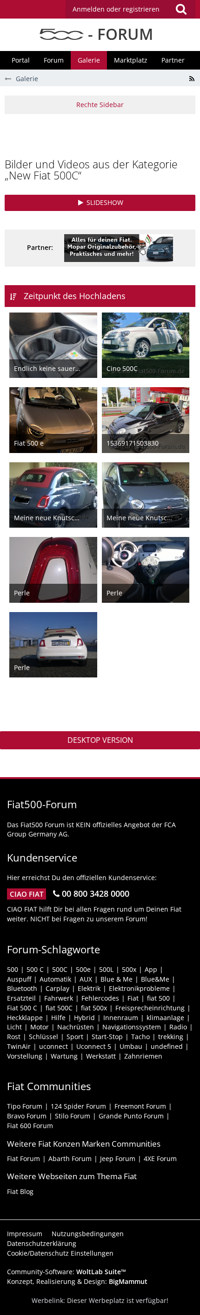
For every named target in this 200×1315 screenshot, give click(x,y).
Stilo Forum (72, 1115)
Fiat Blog (20, 1191)
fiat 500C (59, 1007)
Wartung (64, 1056)
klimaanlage (165, 1017)
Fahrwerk (58, 998)
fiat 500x (94, 1007)
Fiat (133, 998)
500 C (35, 969)
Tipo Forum (24, 1106)
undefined (167, 1046)
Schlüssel (43, 1036)
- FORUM (118, 34)
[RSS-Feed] (191, 79)
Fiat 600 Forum (30, 1125)
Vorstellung (24, 1056)
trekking (170, 1036)
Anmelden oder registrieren (116, 9)
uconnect (53, 1046)
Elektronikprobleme (139, 988)
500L (106, 969)
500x (129, 969)
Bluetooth (22, 988)
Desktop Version (100, 740)
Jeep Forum (117, 1158)
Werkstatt (101, 1056)
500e (83, 969)
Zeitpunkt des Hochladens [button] (75, 295)
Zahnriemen (143, 1056)
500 (12, 969)
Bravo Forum (27, 1115)
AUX (86, 979)
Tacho (140, 1036)
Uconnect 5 (93, 1046)
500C (59, 969)
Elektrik (89, 988)
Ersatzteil (21, 998)
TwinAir (19, 1046)
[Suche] (181, 9)
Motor (39, 1026)
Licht (14, 1026)
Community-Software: (66, 1271)
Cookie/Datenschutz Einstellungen (60, 1253)
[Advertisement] (102, 135)
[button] (130, 9)
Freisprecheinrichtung (150, 1007)
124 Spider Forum (78, 1106)
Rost (13, 1036)
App (151, 969)
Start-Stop (107, 1036)
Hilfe (58, 1017)
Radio (178, 1026)
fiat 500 (158, 998)
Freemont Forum (140, 1106)
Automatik (55, 979)
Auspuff (19, 979)
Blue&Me (155, 979)
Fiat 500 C (22, 1007)
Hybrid (84, 1017)
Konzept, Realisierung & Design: (77, 1281)
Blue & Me (116, 979)
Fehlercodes (100, 998)
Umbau (131, 1046)
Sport (75, 1036)
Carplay (57, 988)
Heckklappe (25, 1017)
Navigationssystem (131, 1026)
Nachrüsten (75, 1026)
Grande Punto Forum (131, 1115)
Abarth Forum (70, 1158)
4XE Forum (160, 1158)
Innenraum (120, 1017)
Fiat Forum (23, 1158)
